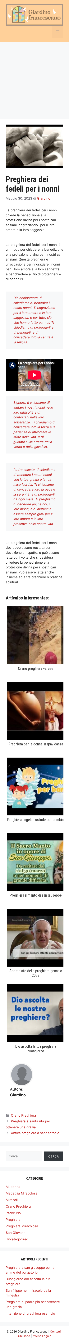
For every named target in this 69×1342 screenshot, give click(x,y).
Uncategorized (17, 1239)
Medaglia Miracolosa (22, 1193)
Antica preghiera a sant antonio (35, 1133)
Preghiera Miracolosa (22, 1226)
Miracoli (12, 1200)
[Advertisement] (34, 78)
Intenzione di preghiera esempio (30, 1313)
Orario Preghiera (23, 1115)
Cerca (53, 1156)
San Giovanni (16, 1233)
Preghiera (13, 1219)
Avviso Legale (42, 1336)
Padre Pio (13, 1213)
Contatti (55, 1331)
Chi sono (24, 1336)
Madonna (13, 1187)
